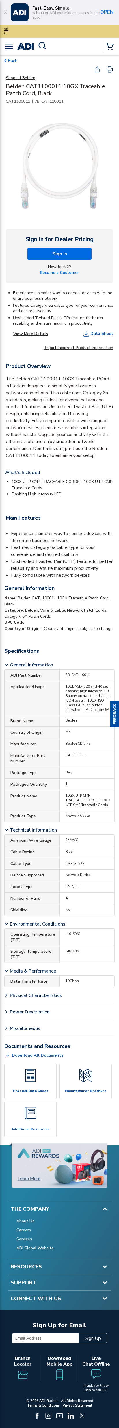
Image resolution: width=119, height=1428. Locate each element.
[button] (114, 714)
